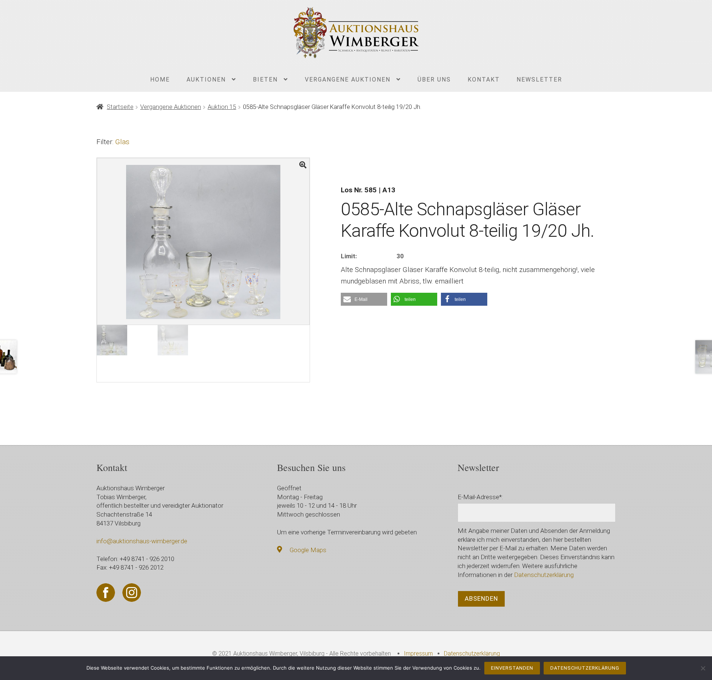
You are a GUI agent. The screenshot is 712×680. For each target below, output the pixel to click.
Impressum (418, 653)
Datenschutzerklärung (544, 574)
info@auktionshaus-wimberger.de (141, 541)
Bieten (265, 79)
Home (160, 79)
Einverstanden (512, 668)
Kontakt (484, 79)
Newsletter (539, 79)
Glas (122, 141)
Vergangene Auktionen (347, 79)
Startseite (120, 106)
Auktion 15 (222, 106)
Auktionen (206, 79)
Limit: (349, 256)
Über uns (434, 79)
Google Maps (308, 550)
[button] (364, 299)
